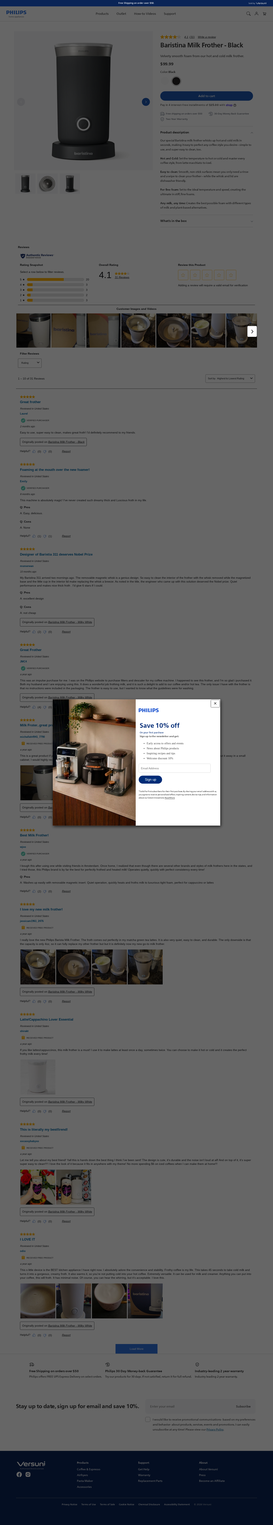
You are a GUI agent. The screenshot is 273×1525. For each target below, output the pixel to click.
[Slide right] (146, 102)
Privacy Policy (214, 1429)
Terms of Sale (107, 1504)
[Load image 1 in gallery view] (25, 183)
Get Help (143, 1469)
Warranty (144, 1474)
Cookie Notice (126, 1504)
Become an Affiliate (212, 1480)
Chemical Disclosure (149, 1504)
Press (202, 1474)
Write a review (207, 37)
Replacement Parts (150, 1480)
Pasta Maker (85, 1480)
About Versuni (208, 1469)
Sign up (150, 779)
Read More (170, 797)
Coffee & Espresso (88, 1469)
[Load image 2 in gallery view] (47, 183)
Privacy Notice (69, 1504)
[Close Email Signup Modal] (215, 704)
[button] (264, 14)
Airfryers (82, 1474)
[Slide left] (21, 102)
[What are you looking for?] (248, 14)
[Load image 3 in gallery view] (70, 183)
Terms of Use (88, 1504)
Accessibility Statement (177, 1504)
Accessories (84, 1486)
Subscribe (243, 1406)
